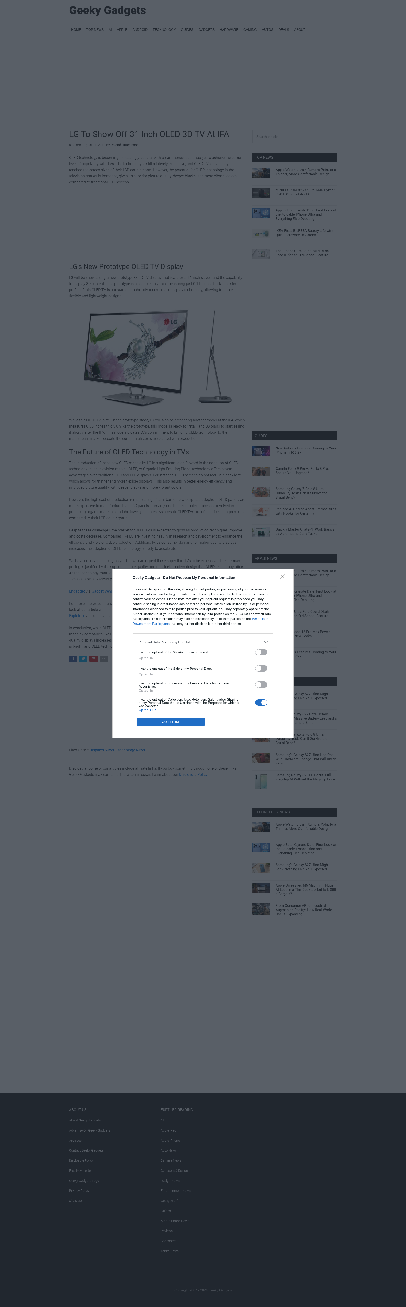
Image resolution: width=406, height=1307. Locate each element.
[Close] (284, 578)
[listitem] (203, 641)
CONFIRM (170, 722)
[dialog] (203, 653)
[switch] (261, 652)
